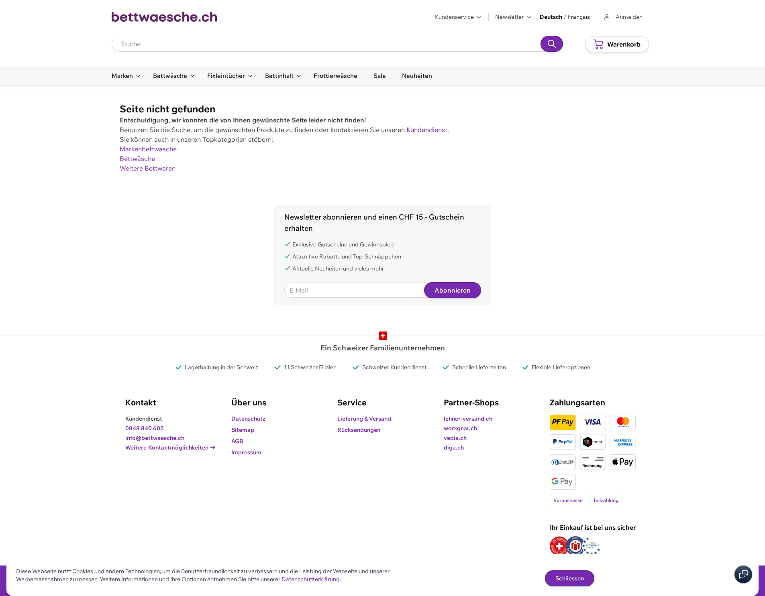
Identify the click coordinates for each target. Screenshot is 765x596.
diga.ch (454, 447)
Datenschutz (248, 418)
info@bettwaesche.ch (154, 437)
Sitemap (242, 429)
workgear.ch (460, 428)
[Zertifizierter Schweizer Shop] (559, 546)
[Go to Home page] (164, 17)
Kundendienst (426, 130)
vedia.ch (455, 437)
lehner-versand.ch (468, 418)
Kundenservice (454, 16)
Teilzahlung (606, 500)
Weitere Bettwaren (147, 168)
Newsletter (509, 16)
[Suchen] (552, 44)
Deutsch (551, 16)
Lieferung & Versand (364, 418)
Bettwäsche (137, 159)
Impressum (246, 452)
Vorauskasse (568, 500)
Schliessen (569, 578)
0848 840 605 (144, 428)
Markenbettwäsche (148, 149)
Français (579, 16)
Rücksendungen (358, 429)
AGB (237, 441)
